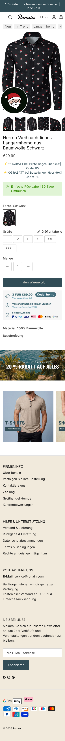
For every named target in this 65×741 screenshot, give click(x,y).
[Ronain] (27, 17)
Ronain (17, 728)
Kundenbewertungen (18, 505)
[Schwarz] (9, 218)
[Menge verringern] (7, 266)
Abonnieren (16, 665)
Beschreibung (13, 335)
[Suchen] (12, 17)
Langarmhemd (44, 26)
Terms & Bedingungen (19, 547)
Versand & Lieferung (17, 528)
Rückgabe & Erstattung (19, 534)
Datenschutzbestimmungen (23, 540)
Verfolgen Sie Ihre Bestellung (24, 479)
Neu (8, 26)
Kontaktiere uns (14, 485)
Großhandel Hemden (18, 498)
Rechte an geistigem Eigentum (25, 553)
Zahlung (9, 492)
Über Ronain (12, 472)
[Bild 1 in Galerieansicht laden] (32, 73)
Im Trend (22, 26)
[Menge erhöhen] (28, 266)
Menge (8, 258)
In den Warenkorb (32, 282)
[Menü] (4, 17)
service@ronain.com (29, 576)
